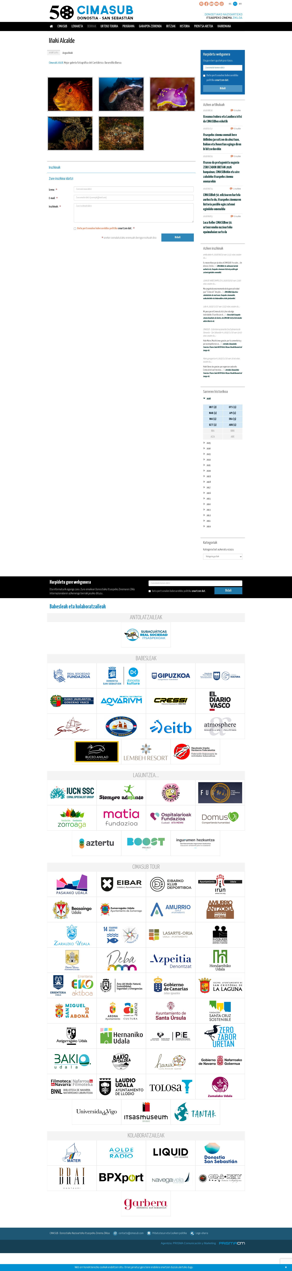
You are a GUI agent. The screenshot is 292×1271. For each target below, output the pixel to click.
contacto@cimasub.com (131, 1233)
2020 (208, 471)
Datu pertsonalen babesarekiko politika (97, 228)
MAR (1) (213, 413)
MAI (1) (212, 419)
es (230, 3)
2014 (208, 504)
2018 (208, 482)
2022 (208, 459)
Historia (185, 26)
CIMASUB (62, 26)
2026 (208, 398)
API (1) (232, 413)
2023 (208, 454)
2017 (208, 487)
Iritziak (170, 26)
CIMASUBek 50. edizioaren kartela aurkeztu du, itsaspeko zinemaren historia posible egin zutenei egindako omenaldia (220, 269)
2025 (208, 443)
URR (232, 430)
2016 (208, 493)
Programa (129, 26)
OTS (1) (232, 407)
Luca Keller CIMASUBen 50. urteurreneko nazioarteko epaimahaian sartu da (217, 227)
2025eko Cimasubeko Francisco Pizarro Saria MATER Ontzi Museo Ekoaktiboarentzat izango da (222, 347)
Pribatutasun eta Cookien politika (169, 1233)
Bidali (177, 237)
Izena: (53, 189)
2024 (208, 448)
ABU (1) (232, 425)
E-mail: (53, 198)
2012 (208, 515)
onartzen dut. (106, 228)
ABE (232, 436)
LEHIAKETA (77, 26)
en (240, 3)
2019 (208, 476)
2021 (208, 465)
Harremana (224, 26)
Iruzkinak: (55, 206)
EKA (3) (232, 419)
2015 (208, 498)
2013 (208, 510)
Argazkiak (68, 53)
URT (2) (212, 407)
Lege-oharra (202, 1233)
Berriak (91, 26)
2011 (208, 521)
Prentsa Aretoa (203, 26)
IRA (212, 430)
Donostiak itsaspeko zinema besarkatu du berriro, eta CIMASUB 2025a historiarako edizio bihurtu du (222, 318)
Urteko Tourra (109, 26)
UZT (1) (212, 425)
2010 (208, 526)
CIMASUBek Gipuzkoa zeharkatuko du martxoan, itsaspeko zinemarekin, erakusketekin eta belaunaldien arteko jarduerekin (220, 295)
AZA (213, 436)
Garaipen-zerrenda (150, 26)
